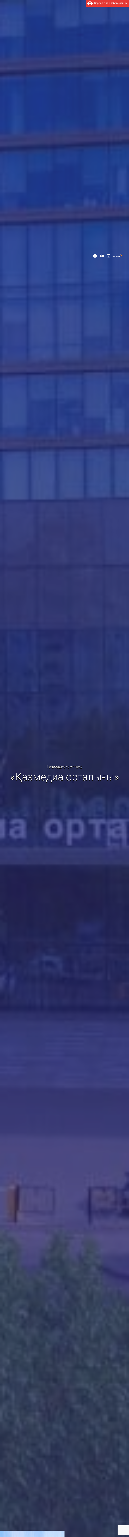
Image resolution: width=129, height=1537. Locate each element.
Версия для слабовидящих (110, 3)
